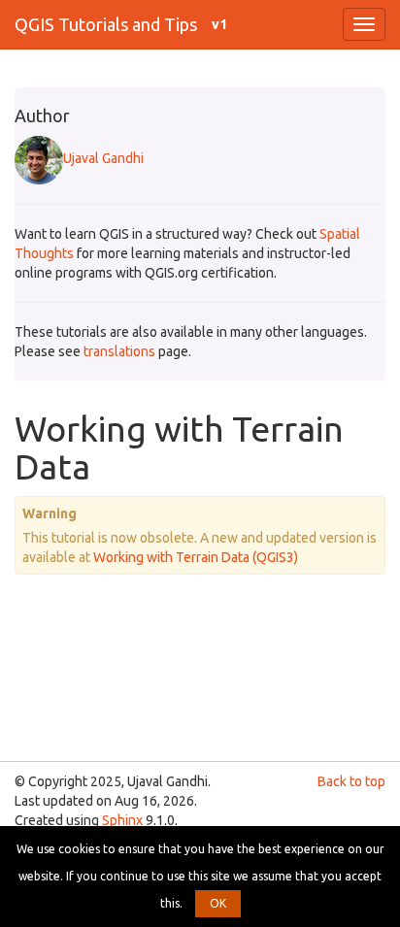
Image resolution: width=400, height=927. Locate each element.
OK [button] (218, 903)
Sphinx (122, 820)
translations (119, 351)
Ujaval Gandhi (103, 158)
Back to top (351, 781)
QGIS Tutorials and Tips (106, 24)
